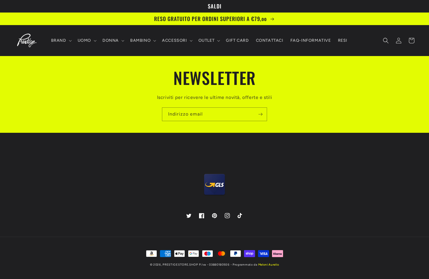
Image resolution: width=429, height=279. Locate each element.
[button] (61, 40)
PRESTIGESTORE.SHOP (180, 264)
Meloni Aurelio (268, 264)
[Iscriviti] (260, 114)
